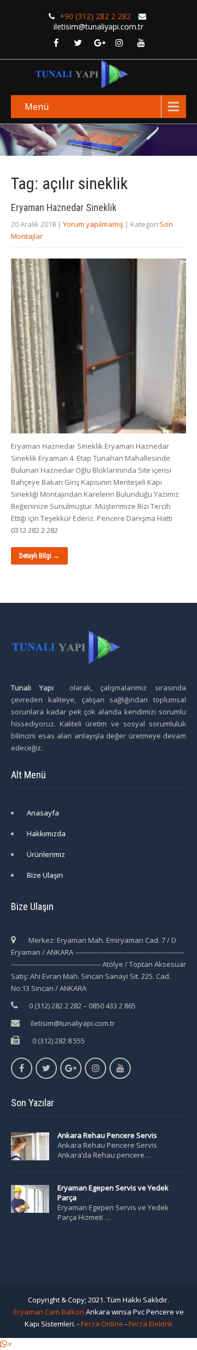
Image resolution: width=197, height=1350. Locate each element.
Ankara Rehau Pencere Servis (108, 1135)
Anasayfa (43, 813)
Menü (37, 107)
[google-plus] (99, 43)
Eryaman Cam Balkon (49, 1312)
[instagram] (119, 43)
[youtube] (141, 43)
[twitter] (78, 43)
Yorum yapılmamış (93, 224)
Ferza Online (102, 1324)
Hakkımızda (46, 833)
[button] (5, 1344)
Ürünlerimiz (46, 854)
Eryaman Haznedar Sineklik (64, 207)
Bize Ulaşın (45, 875)
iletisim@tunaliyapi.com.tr (73, 1023)
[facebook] (56, 43)
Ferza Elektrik (151, 1324)
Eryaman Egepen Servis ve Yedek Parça (113, 1192)
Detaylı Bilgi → (39, 556)
